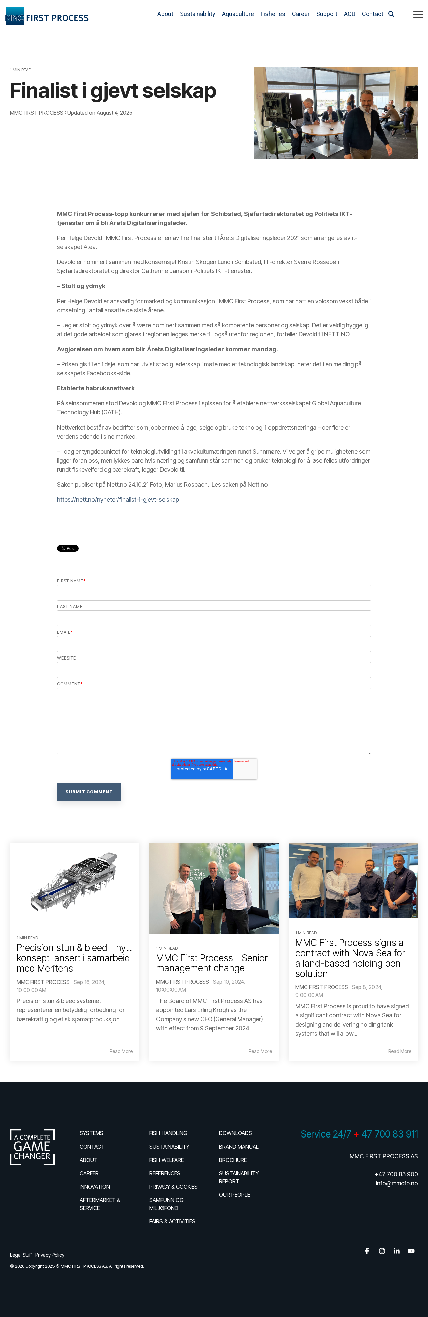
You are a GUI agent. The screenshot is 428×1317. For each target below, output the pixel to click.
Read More (121, 1051)
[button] (418, 14)
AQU (349, 13)
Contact (372, 13)
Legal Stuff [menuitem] (21, 1255)
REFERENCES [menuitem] (164, 1173)
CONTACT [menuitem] (92, 1146)
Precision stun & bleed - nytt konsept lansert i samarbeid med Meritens (74, 958)
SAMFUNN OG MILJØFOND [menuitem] (167, 1204)
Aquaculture (238, 13)
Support (326, 13)
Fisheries (273, 13)
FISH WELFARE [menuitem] (166, 1160)
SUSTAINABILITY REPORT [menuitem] (239, 1177)
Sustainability (197, 13)
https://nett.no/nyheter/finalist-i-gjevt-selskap (118, 499)
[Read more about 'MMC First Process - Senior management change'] (214, 888)
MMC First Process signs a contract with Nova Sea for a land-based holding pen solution (350, 958)
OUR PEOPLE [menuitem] (234, 1194)
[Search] (391, 14)
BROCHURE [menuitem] (233, 1160)
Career (301, 13)
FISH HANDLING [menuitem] (168, 1133)
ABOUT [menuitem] (89, 1160)
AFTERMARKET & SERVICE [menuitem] (101, 1204)
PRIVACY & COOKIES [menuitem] (173, 1186)
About (165, 13)
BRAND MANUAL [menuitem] (239, 1146)
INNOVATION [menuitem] (95, 1186)
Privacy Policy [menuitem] (49, 1255)
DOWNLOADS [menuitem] (235, 1133)
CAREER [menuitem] (89, 1173)
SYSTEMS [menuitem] (91, 1133)
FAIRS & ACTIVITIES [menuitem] (172, 1221)
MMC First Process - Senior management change (212, 963)
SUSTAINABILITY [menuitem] (169, 1146)
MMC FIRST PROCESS (37, 112)
